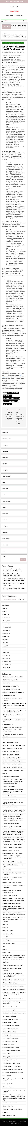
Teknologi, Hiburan (7, 1083)
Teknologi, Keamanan (8, 1087)
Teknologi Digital (7, 1075)
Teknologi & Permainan (9, 1053)
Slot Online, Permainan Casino (10, 983)
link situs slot (6, 457)
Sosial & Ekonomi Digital (9, 1010)
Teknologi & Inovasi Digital (9, 1032)
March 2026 (6, 614)
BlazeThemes (17, 1123)
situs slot (5, 488)
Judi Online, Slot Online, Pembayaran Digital (14, 745)
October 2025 (6, 630)
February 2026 (6, 617)
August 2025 (6, 636)
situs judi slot (6, 927)
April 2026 (5, 611)
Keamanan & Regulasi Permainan (11, 754)
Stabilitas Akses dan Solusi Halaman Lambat (14, 1013)
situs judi (5, 924)
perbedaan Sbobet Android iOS (11, 398)
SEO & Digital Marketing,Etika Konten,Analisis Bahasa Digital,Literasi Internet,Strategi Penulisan (14, 919)
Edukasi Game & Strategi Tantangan (12, 689)
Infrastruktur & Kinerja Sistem (10, 739)
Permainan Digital (7, 869)
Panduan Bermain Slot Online (10, 807)
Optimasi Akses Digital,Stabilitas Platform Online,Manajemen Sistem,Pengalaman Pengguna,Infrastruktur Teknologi (13, 781)
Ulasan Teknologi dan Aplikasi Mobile (13, 43)
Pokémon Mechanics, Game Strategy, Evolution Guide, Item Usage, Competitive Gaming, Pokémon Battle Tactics (13, 908)
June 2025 (5, 642)
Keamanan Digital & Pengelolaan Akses (13, 764)
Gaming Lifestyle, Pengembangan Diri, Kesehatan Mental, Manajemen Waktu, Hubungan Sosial (12, 729)
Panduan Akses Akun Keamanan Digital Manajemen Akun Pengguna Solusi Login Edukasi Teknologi (13, 791)
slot (4, 482)
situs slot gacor (7, 476)
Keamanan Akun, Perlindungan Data (12, 758)
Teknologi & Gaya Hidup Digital (10, 1028)
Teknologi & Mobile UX (8, 1044)
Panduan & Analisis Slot (9, 786)
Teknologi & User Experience (10, 1060)
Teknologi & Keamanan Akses (10, 1035)
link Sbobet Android (13, 392)
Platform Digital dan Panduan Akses (12, 903)
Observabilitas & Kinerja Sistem (11, 776)
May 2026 (5, 608)
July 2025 (5, 639)
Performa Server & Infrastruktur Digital (12, 862)
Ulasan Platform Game (8, 1106)
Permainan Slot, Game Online (10, 895)
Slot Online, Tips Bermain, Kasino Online (13, 999)
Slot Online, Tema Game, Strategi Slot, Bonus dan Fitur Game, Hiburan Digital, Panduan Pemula (14, 994)
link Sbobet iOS (7, 395)
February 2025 (6, 655)
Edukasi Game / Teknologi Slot (11, 686)
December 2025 (7, 624)
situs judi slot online (8, 933)
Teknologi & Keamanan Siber (10, 1041)
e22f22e (6, 52)
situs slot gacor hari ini (9, 943)
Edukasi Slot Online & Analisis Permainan (13, 692)
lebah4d (5, 773)
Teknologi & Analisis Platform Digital (12, 1019)
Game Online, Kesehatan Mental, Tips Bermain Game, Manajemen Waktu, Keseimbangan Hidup (14, 705)
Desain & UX (6, 683)
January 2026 (6, 621)
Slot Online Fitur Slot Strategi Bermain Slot (13, 965)
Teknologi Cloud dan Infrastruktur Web (12, 1069)
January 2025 (6, 658)
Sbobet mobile (7, 404)
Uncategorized (6, 1112)
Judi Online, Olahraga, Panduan (10, 742)
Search (4, 556)
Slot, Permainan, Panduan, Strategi (11, 1007)
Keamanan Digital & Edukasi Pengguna (12, 761)
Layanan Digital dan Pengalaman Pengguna (13, 770)
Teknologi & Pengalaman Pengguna (12, 1050)
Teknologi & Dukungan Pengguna (11, 1025)
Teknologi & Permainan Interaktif (11, 1057)
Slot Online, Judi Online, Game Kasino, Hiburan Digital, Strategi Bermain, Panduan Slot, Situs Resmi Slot (13, 975)
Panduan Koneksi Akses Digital (11, 823)
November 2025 (7, 627)
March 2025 (6, 652)
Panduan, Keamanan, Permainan (11, 850)
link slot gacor (6, 438)
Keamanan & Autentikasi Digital (11, 751)
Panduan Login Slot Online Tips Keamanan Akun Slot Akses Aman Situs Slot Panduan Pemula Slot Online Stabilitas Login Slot (13, 832)
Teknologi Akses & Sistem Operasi (11, 1063)
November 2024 (7, 664)
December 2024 (7, 661)
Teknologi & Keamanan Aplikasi (11, 1038)
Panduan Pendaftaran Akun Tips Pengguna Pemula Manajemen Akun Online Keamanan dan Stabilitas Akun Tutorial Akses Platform (14, 839)
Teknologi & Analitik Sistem (10, 1022)
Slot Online (6, 962)
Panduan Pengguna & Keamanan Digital (12, 844)
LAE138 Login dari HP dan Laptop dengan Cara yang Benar (14, 1)
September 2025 (7, 633)
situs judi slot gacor (8, 930)
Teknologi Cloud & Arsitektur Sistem (12, 1066)
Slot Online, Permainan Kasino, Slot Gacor (13, 986)
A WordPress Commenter (9, 599)
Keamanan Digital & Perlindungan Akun (12, 767)
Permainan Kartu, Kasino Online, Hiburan (13, 882)
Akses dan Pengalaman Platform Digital (13, 676)
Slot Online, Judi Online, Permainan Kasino (13, 980)
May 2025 (5, 646)
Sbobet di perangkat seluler (10, 401)
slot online (5, 532)
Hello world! (21, 599)
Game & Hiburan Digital (9, 695)
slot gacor (5, 445)
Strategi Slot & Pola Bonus (9, 1016)
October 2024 (6, 668)
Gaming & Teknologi (8, 724)
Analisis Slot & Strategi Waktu (10, 680)
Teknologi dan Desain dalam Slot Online (13, 1072)
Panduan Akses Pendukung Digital (11, 799)
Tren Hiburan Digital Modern (10, 1103)
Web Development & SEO (9, 1115)
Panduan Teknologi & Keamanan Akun (12, 847)
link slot (5, 463)
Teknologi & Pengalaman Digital (11, 1047)
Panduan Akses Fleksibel (9, 796)
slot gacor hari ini (7, 952)
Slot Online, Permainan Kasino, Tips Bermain (14, 989)
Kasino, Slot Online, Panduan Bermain (12, 748)
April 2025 (5, 649)
